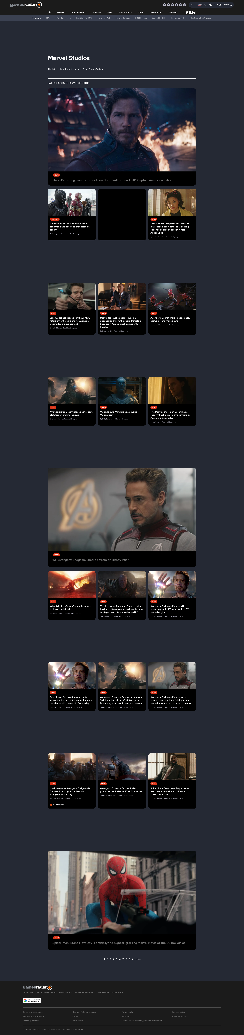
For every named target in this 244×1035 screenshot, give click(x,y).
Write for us (77, 1020)
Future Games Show (63, 18)
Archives (136, 959)
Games (60, 12)
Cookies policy (178, 1012)
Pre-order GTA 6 (104, 18)
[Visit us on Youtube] (172, 4)
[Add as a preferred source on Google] (32, 1000)
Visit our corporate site (112, 992)
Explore (173, 12)
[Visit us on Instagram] (180, 4)
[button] (228, 5)
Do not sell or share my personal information (142, 1020)
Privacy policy (128, 1012)
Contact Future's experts (84, 1012)
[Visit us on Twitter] (164, 4)
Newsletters (156, 12)
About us (126, 1016)
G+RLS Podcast (141, 18)
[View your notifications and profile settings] (220, 4)
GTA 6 (48, 18)
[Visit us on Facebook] (176, 4)
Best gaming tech (177, 18)
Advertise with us (180, 1016)
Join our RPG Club (158, 18)
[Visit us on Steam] (184, 4)
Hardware (96, 12)
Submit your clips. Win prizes (200, 18)
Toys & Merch (125, 12)
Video (141, 12)
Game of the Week (122, 18)
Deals (109, 12)
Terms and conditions (33, 1012)
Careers (76, 1016)
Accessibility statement (34, 1016)
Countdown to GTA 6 (84, 18)
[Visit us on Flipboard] (168, 4)
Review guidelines (31, 1020)
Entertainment (78, 12)
